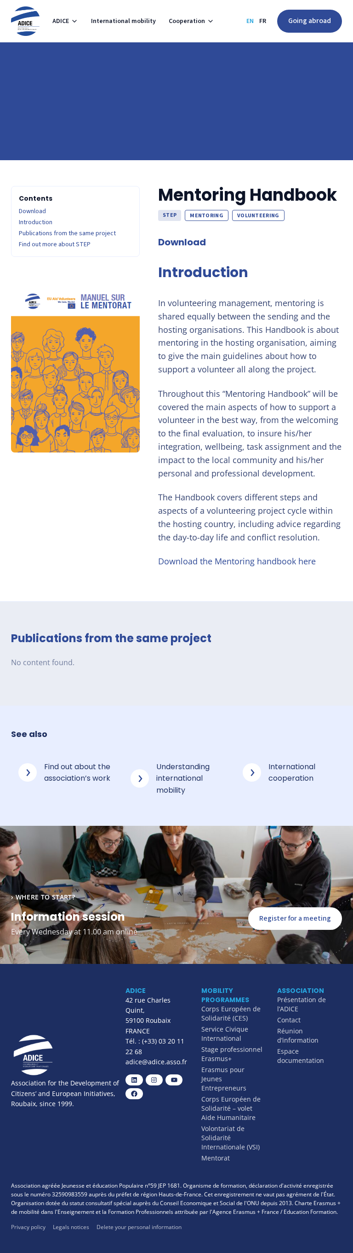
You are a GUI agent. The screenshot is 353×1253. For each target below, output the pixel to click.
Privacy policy (28, 1227)
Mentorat (215, 1158)
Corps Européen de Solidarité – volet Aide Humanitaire (231, 1108)
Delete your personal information (139, 1227)
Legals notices (71, 1227)
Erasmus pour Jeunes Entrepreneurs (223, 1078)
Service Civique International (224, 1034)
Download (32, 211)
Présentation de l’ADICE (301, 1004)
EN (250, 21)
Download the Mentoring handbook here (237, 561)
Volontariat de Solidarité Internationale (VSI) (230, 1137)
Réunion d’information (298, 1035)
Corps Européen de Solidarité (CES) (231, 1013)
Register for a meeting (295, 918)
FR (262, 21)
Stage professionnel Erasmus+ (231, 1054)
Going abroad (309, 21)
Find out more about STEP (55, 244)
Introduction (35, 222)
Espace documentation (300, 1056)
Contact (289, 1019)
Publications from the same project (67, 233)
